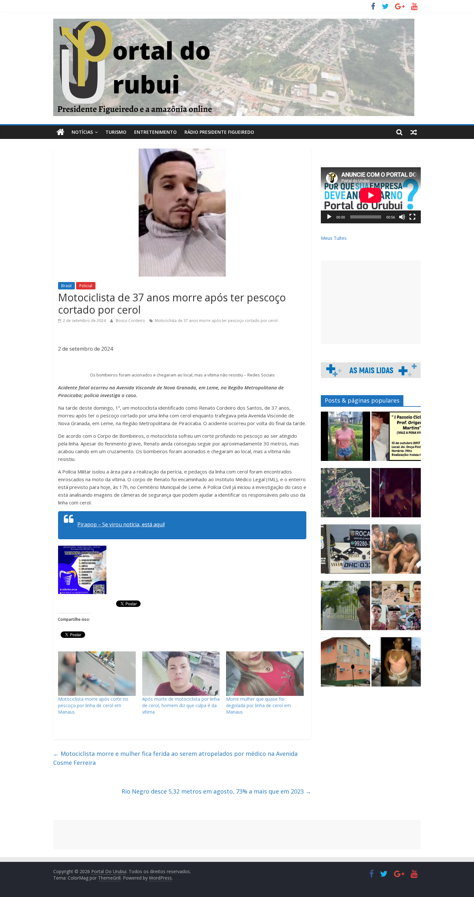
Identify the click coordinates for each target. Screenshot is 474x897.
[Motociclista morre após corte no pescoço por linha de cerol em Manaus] (97, 673)
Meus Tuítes (334, 238)
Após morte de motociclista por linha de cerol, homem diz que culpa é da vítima (181, 705)
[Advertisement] (371, 302)
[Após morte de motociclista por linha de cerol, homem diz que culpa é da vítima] (181, 673)
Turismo (115, 132)
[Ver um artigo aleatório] (414, 132)
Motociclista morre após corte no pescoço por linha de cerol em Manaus (93, 705)
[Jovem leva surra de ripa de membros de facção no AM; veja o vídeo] (345, 439)
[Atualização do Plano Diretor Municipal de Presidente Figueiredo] (345, 495)
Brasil (66, 285)
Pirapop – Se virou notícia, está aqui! (121, 524)
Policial (85, 285)
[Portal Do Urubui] (60, 132)
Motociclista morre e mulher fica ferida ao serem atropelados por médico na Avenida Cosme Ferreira (175, 758)
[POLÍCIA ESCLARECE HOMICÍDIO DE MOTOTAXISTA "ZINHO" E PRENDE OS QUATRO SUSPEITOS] (396, 608)
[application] (371, 195)
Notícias (82, 132)
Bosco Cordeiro (131, 320)
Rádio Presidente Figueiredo (219, 132)
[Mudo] (402, 217)
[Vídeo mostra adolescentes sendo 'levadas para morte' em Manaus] (396, 495)
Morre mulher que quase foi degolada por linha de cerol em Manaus (258, 705)
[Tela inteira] (412, 217)
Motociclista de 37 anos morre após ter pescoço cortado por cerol (216, 320)
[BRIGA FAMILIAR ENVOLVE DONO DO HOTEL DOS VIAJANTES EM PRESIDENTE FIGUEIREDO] (345, 664)
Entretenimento (155, 132)
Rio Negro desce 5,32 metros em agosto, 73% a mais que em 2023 (216, 791)
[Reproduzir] (329, 217)
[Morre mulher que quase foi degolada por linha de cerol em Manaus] (265, 673)
